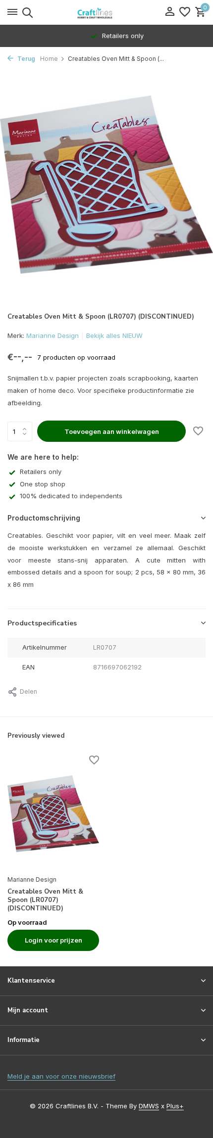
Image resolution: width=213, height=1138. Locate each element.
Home (49, 58)
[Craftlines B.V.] (106, 12)
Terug (25, 58)
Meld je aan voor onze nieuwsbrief (61, 1076)
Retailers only (40, 471)
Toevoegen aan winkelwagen (111, 431)
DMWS (149, 1106)
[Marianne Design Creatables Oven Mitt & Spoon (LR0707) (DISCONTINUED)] (53, 814)
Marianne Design (52, 335)
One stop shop (42, 484)
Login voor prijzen (53, 940)
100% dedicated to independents (71, 496)
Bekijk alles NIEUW (114, 335)
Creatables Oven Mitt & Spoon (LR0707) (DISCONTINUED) (45, 900)
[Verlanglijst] (184, 12)
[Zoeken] (26, 12)
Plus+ (175, 1106)
